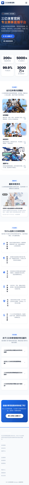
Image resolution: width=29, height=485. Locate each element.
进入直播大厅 (8, 36)
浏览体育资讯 (9, 41)
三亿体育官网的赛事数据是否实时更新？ (13, 373)
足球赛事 (3, 457)
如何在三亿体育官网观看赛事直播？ (12, 362)
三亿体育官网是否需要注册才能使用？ (13, 384)
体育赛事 (3, 445)
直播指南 (3, 472)
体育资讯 (3, 448)
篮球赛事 (3, 460)
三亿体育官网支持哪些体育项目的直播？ (13, 351)
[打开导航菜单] (26, 2)
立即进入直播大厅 (15, 416)
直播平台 (3, 451)
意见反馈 (3, 475)
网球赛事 (3, 463)
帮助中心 (3, 469)
